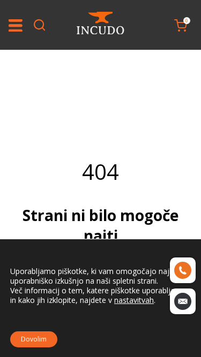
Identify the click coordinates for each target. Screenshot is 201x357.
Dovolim (34, 339)
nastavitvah (134, 300)
